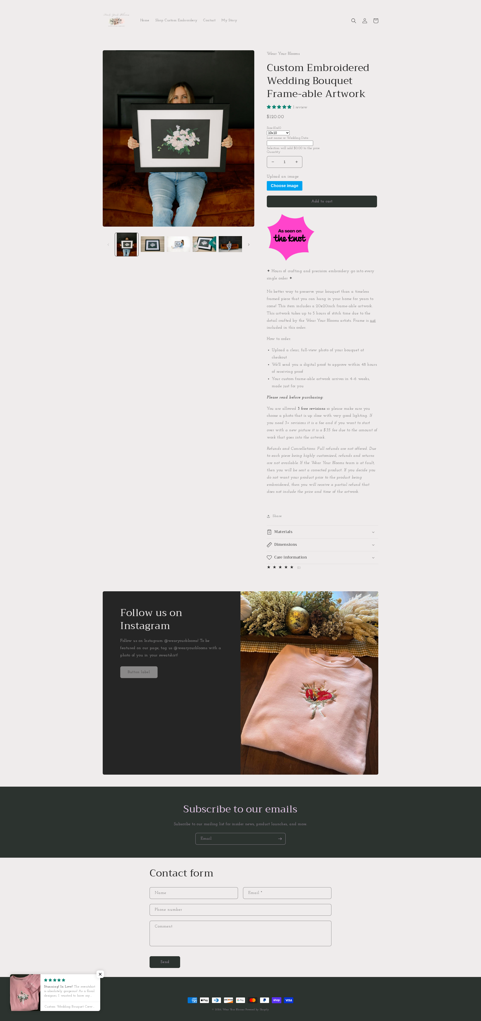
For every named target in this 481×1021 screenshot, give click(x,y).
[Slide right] (248, 244)
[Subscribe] (279, 839)
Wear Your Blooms (233, 1009)
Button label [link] (139, 672)
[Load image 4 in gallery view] (204, 244)
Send (165, 962)
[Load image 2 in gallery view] (152, 244)
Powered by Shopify (257, 1009)
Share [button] (277, 516)
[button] (353, 20)
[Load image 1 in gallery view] (126, 244)
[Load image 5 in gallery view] (230, 244)
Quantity (273, 152)
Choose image (284, 186)
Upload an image (283, 177)
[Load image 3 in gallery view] (178, 244)
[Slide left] (108, 244)
